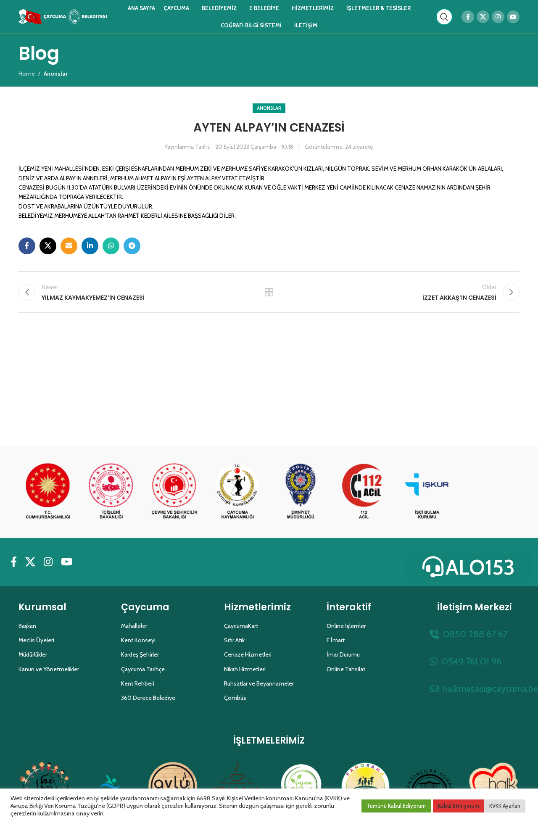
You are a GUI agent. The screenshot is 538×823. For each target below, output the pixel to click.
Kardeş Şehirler (140, 654)
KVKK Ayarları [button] (504, 805)
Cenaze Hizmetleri (248, 654)
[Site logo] (62, 16)
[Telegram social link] (132, 245)
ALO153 (480, 567)
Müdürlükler (32, 654)
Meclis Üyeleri (36, 640)
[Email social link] (69, 245)
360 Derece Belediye (148, 698)
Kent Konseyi (138, 640)
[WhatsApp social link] (111, 245)
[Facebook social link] (468, 17)
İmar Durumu (343, 654)
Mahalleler (134, 626)
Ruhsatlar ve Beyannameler (259, 683)
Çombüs (235, 698)
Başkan (27, 626)
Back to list (269, 292)
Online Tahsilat (346, 669)
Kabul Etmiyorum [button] (458, 805)
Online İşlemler (346, 626)
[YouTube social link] (513, 17)
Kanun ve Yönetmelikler (48, 669)
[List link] (475, 634)
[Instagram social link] (498, 17)
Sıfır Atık (234, 640)
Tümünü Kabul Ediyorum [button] (396, 805)
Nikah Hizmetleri (245, 669)
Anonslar (269, 108)
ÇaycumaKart (241, 626)
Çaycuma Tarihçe (143, 669)
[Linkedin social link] (90, 245)
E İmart (336, 640)
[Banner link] (47, 491)
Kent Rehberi (137, 683)
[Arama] (444, 16)
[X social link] (483, 17)
